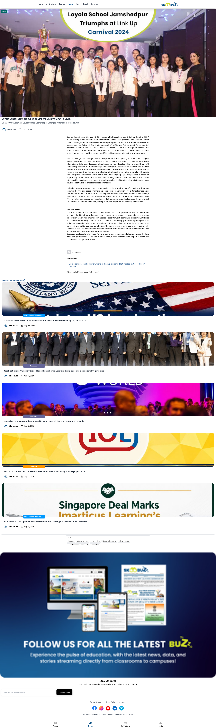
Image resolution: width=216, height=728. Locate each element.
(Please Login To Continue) (88, 272)
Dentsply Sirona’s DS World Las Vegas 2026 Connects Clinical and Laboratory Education (44, 421)
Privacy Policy (110, 702)
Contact (95, 4)
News (70, 4)
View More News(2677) (13, 280)
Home (40, 4)
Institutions (51, 4)
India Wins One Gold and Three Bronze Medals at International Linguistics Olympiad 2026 (44, 471)
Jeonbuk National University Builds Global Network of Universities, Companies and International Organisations (54, 371)
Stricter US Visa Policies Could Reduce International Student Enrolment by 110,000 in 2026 (45, 320)
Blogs (78, 4)
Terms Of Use (95, 702)
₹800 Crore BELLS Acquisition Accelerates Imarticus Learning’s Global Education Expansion (45, 522)
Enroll (85, 4)
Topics (62, 4)
